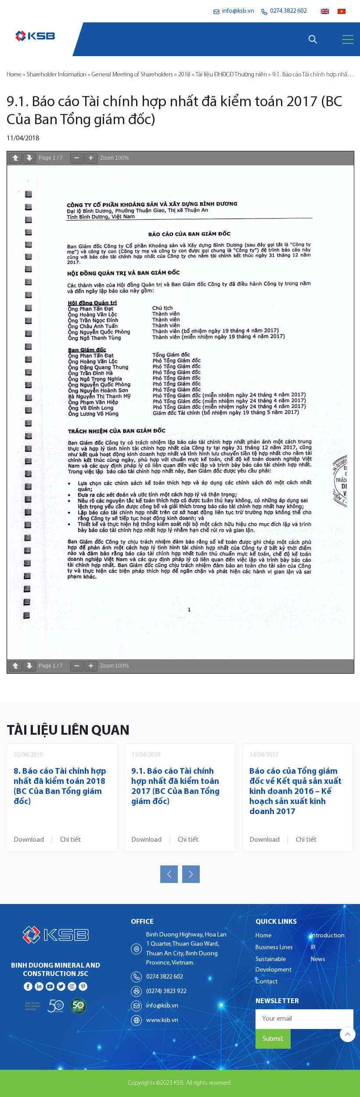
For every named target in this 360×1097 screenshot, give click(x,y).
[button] (169, 874)
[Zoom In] (90, 158)
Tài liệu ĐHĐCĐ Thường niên (231, 74)
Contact (266, 982)
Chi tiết (70, 839)
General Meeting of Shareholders (132, 74)
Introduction (328, 936)
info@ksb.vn (162, 1006)
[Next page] (29, 158)
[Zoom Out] (76, 158)
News (318, 959)
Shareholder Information (56, 74)
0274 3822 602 (164, 977)
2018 (184, 74)
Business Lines (274, 947)
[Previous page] (15, 158)
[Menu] (347, 39)
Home (14, 74)
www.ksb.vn (162, 1020)
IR (313, 947)
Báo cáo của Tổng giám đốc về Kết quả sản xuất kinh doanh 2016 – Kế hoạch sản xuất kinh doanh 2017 (177, 792)
